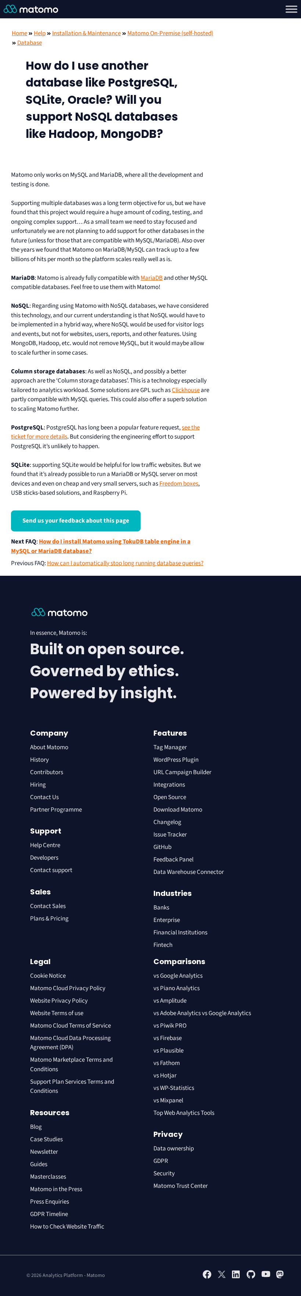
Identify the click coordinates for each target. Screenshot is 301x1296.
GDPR (160, 1161)
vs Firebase (167, 1038)
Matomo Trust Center (180, 1186)
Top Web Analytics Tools (183, 1113)
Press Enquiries (49, 1201)
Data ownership (173, 1148)
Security (164, 1173)
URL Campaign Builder (182, 772)
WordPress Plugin (176, 759)
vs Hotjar (165, 1075)
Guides (38, 1164)
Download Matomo (177, 809)
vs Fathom (166, 1063)
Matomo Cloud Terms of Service (70, 1025)
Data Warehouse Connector (188, 872)
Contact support (51, 870)
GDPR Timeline (49, 1214)
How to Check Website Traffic (67, 1226)
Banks (161, 907)
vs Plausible (168, 1050)
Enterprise (167, 920)
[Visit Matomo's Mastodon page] (280, 1277)
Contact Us (44, 797)
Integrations (169, 784)
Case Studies (46, 1139)
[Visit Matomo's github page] (251, 1277)
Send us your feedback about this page (75, 520)
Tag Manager (170, 747)
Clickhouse (186, 390)
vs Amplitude (169, 1000)
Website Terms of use (56, 1013)
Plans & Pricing (49, 918)
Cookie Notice (48, 975)
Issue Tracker (170, 834)
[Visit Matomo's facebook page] (207, 1277)
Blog (36, 1127)
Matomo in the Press (56, 1189)
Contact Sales (48, 906)
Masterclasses (48, 1176)
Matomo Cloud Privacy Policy (67, 988)
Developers (44, 857)
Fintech (163, 945)
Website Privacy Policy (59, 1000)
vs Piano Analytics (176, 988)
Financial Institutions (180, 932)
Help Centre (45, 845)
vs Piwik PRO (169, 1025)
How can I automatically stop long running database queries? (125, 563)
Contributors (46, 772)
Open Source (169, 797)
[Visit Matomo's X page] (221, 1277)
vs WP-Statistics (173, 1088)
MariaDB (152, 278)
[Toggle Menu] (291, 9)
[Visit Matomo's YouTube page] (265, 1276)
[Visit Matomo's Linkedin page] (236, 1277)
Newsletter (44, 1151)
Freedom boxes (178, 483)
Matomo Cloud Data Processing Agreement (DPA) (70, 1043)
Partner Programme (56, 809)
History (39, 759)
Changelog (167, 822)
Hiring (38, 784)
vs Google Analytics (178, 975)
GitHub (162, 847)
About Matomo (49, 747)
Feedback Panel (173, 859)
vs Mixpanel (168, 1100)
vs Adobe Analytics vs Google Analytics (202, 1013)
